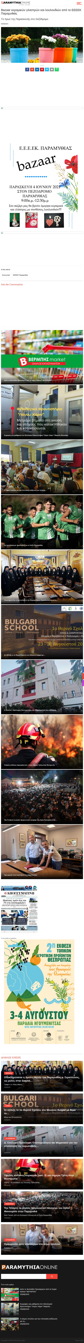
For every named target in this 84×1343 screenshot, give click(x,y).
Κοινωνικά (6, 275)
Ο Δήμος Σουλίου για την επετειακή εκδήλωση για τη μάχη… (25, 490)
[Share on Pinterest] (42, 69)
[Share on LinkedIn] (37, 69)
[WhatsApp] (57, 69)
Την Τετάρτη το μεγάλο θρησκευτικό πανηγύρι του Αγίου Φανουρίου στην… (30, 820)
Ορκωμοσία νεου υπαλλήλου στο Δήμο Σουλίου (20, 875)
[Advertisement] (42, 92)
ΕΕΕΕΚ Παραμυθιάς (20, 275)
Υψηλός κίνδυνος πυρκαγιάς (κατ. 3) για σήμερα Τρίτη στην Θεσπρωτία (29, 765)
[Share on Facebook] (27, 69)
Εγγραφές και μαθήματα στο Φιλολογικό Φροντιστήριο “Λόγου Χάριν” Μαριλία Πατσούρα (36, 435)
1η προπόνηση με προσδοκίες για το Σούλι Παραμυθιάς (23, 545)
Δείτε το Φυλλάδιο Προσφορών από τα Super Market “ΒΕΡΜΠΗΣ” (28, 380)
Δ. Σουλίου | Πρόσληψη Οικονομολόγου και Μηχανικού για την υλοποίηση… (31, 710)
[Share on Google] (32, 69)
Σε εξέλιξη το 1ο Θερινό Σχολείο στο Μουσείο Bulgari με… (24, 655)
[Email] (52, 69)
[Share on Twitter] (47, 69)
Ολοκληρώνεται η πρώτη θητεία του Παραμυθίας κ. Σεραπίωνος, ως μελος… (31, 600)
